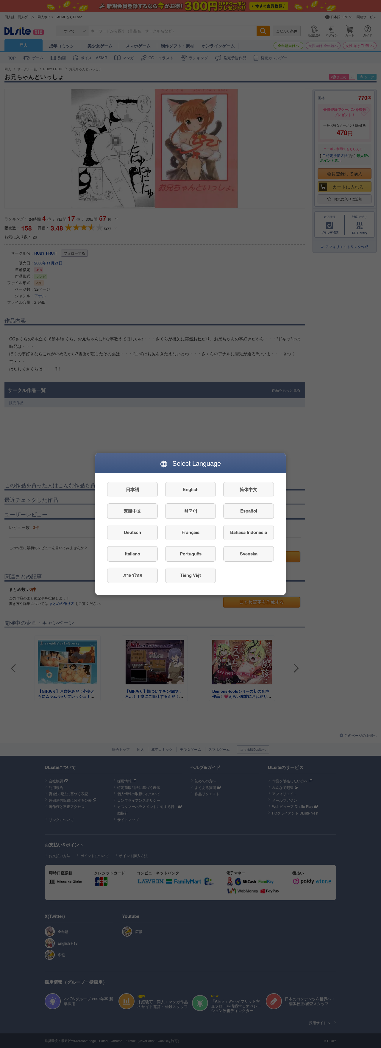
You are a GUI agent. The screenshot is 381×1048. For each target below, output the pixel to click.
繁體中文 (132, 511)
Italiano (132, 554)
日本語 (132, 489)
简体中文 (248, 489)
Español (248, 511)
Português (191, 554)
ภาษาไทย (132, 575)
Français (190, 532)
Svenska (248, 554)
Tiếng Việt (190, 575)
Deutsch (132, 532)
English (191, 489)
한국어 (190, 511)
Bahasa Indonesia (248, 532)
